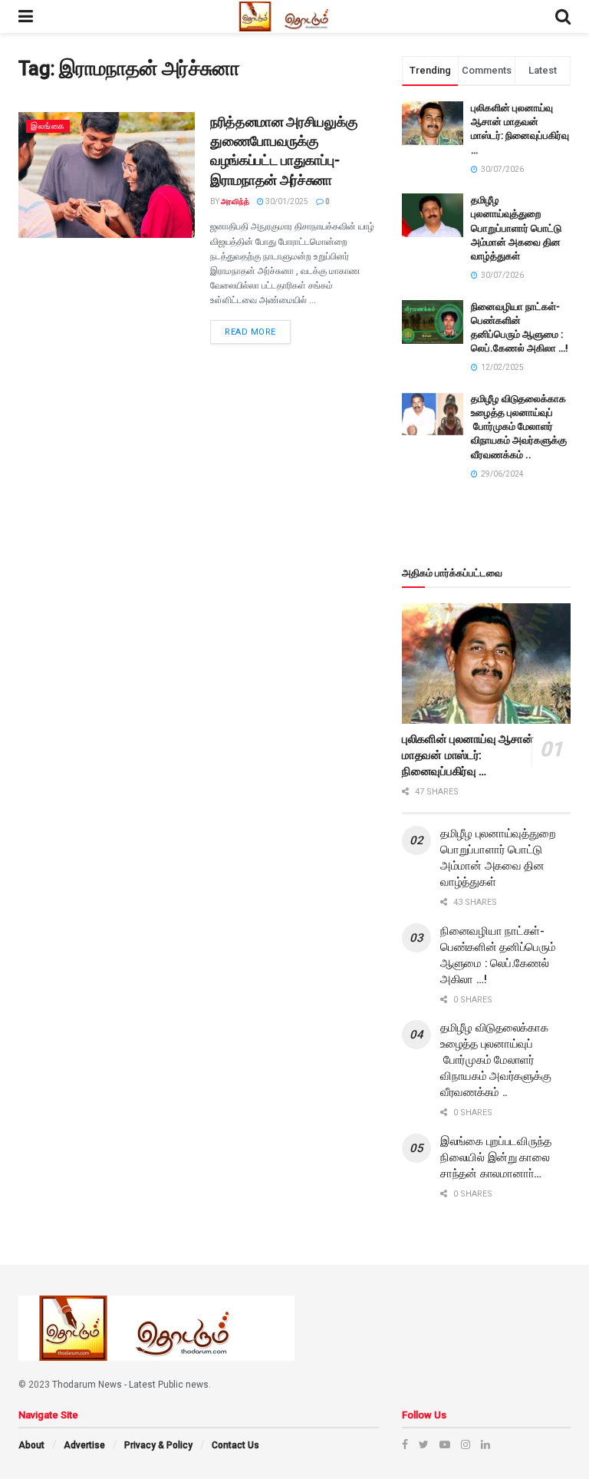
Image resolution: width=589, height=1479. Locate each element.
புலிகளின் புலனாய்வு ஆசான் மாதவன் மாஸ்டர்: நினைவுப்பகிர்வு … (468, 755)
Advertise (84, 1445)
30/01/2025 (286, 201)
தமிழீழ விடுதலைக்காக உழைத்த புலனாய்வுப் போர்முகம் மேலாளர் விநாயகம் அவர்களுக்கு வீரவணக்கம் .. (519, 427)
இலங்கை (48, 126)
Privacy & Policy (158, 1445)
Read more (250, 332)
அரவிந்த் (235, 201)
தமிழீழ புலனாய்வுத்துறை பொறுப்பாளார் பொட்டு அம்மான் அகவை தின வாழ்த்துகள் (516, 228)
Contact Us (235, 1445)
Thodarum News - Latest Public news (130, 1384)
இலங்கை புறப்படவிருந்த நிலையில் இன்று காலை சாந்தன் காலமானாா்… (495, 1157)
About (31, 1445)
